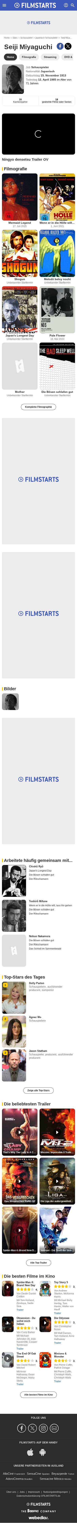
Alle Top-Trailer (38, 1262)
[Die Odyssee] (45, 1324)
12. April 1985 (47, 79)
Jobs (22, 1492)
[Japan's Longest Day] (20, 309)
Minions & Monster (60, 1355)
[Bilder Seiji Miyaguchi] (10, 701)
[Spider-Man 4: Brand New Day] (8, 1288)
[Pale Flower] (57, 309)
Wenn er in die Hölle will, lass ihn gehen (57, 222)
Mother (19, 391)
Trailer (20, 1310)
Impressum (34, 1492)
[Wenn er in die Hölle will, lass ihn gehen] (57, 197)
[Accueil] (35, 5)
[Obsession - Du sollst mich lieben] (8, 1324)
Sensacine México (52, 1478)
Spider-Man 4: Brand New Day (26, 1284)
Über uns (11, 1492)
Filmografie (15, 168)
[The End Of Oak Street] (8, 1360)
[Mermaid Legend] (20, 197)
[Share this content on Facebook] (60, 46)
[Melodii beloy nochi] (57, 253)
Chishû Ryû (36, 866)
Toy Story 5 (61, 1282)
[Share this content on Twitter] (68, 46)
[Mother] (20, 366)
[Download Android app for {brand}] (44, 1452)
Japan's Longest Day (20, 335)
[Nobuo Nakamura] (14, 951)
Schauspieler (26, 38)
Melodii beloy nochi (57, 279)
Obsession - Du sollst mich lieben (26, 1321)
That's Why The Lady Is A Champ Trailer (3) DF (20, 1152)
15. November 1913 (53, 75)
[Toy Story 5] (45, 1288)
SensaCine (34, 1473)
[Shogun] (20, 253)
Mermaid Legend (19, 222)
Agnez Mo (35, 1017)
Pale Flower (57, 335)
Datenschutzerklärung (28, 1496)
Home (7, 38)
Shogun (19, 279)
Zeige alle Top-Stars (38, 1090)
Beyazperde (59, 1473)
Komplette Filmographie (38, 407)
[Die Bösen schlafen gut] (57, 366)
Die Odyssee (61, 1318)
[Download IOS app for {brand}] (32, 1452)
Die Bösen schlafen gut (57, 391)
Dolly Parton (36, 983)
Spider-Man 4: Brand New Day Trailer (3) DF (20, 1250)
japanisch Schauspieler (47, 38)
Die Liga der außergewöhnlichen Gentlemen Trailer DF (57, 1201)
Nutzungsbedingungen (55, 1492)
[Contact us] (55, 1428)
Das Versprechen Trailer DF (19, 1201)
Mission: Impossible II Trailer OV (57, 1152)
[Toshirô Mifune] (14, 916)
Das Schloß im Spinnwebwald (45, 948)
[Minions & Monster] (45, 1360)
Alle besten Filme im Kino (38, 1394)
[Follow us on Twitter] (33, 1428)
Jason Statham (38, 1050)
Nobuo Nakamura (39, 936)
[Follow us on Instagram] (44, 1428)
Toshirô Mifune (38, 901)
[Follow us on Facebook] (22, 1428)
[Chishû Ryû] (14, 881)
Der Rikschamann (38, 879)
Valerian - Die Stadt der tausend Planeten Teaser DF (57, 1250)
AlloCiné (8, 1473)
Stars (15, 38)
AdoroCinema (14, 1478)
